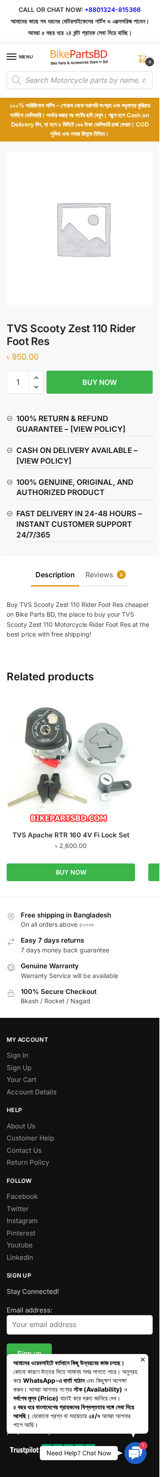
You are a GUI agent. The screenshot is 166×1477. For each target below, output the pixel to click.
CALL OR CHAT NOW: (51, 9)
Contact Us (24, 1150)
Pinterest (21, 1233)
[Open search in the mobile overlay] (80, 80)
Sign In (17, 1055)
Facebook (22, 1196)
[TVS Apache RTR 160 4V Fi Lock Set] (71, 760)
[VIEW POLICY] (97, 429)
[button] (36, 378)
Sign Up (19, 1067)
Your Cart (21, 1079)
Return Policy (28, 1162)
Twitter (18, 1209)
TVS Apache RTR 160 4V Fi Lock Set (70, 835)
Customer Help (30, 1138)
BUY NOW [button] (71, 872)
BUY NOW (99, 382)
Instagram (22, 1220)
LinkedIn (20, 1257)
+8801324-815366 (113, 9)
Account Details (32, 1092)
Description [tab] (55, 574)
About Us (21, 1126)
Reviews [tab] (104, 574)
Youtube (20, 1245)
